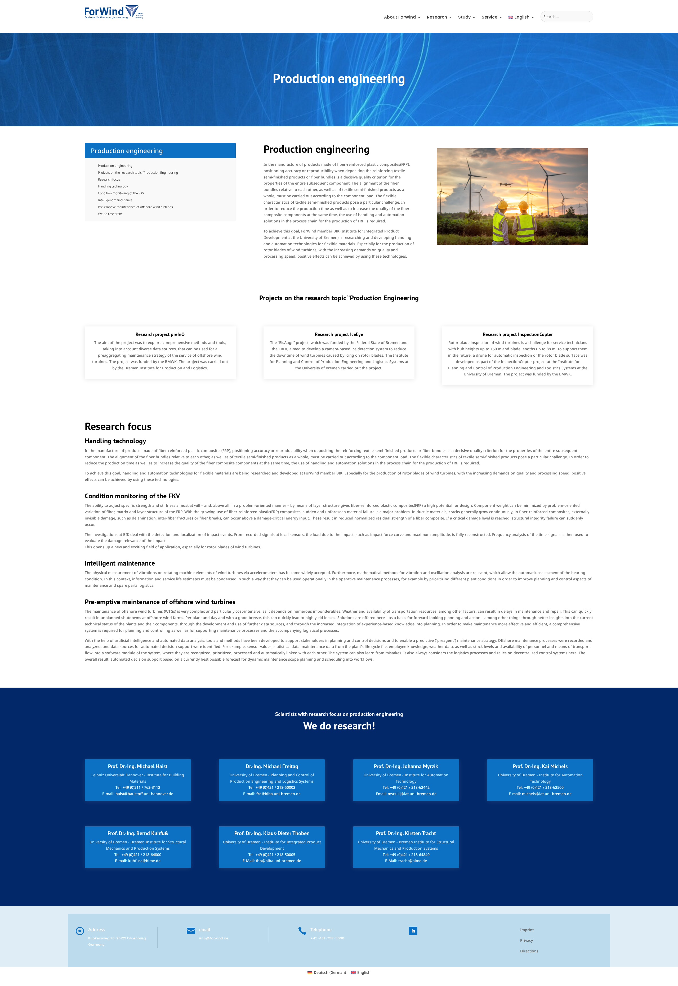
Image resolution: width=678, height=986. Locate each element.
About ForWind (400, 17)
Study (464, 17)
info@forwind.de (213, 938)
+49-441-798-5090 (327, 938)
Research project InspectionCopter (518, 334)
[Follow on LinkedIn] (413, 931)
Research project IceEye (339, 334)
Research (437, 17)
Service (489, 17)
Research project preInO (160, 334)
